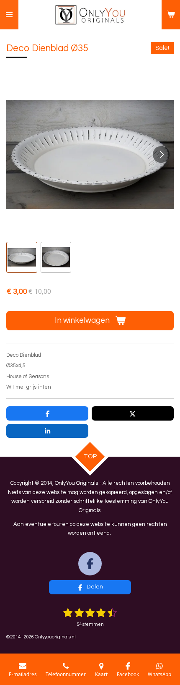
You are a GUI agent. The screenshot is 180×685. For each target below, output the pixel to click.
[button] (21, 257)
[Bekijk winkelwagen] (171, 14)
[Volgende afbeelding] (161, 154)
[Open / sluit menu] (9, 14)
